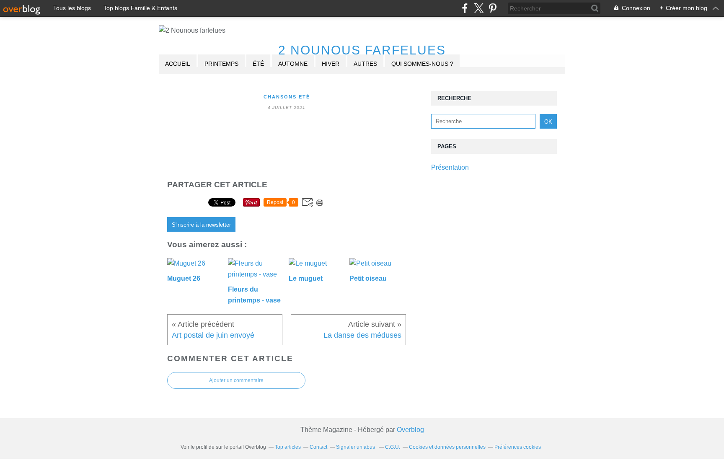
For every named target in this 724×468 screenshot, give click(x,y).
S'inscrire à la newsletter (201, 225)
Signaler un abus (356, 447)
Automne (293, 63)
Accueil (177, 63)
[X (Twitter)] (478, 8)
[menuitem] (178, 64)
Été (258, 63)
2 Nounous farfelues (362, 50)
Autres (365, 63)
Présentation (450, 167)
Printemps (221, 63)
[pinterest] (492, 8)
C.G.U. (392, 447)
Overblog (410, 429)
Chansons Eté (287, 96)
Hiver (330, 63)
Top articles (288, 447)
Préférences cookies (517, 447)
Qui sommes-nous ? (422, 63)
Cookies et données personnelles (447, 447)
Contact (318, 447)
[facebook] (465, 8)
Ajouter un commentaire (236, 380)
